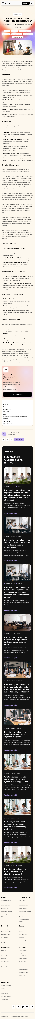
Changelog (21, 937)
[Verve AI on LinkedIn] (32, 1007)
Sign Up (18, 439)
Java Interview (22, 964)
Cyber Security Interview (25, 911)
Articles (3, 988)
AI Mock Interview (5, 903)
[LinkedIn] (11, 439)
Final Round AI (4, 953)
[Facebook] (3, 439)
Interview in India (23, 978)
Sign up (25, 3)
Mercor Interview (23, 908)
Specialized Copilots (6, 911)
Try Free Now (16, 394)
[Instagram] (7, 439)
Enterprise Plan (5, 908)
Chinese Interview (23, 972)
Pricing (3, 916)
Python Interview (23, 958)
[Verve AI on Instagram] (23, 1007)
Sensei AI (3, 958)
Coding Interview (23, 900)
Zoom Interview (23, 950)
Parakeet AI (4, 966)
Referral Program (23, 934)
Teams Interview (23, 955)
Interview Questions (6, 996)
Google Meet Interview (24, 953)
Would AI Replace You (6, 929)
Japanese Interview (24, 966)
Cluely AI (3, 950)
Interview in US (22, 975)
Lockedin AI (4, 964)
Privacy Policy (22, 940)
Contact (21, 931)
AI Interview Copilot (6, 900)
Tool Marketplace (5, 942)
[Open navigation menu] (31, 3)
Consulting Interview (24, 914)
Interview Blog (4, 993)
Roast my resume (5, 934)
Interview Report (5, 905)
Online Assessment (23, 903)
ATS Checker (4, 937)
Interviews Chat (5, 961)
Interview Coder (5, 955)
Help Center (4, 1002)
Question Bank (5, 991)
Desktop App (4, 914)
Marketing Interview (24, 916)
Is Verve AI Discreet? (6, 985)
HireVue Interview (23, 905)
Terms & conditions (15, 1016)
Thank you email (5, 940)
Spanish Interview (23, 969)
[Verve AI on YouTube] (27, 1007)
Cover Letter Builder (6, 931)
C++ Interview (22, 961)
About (20, 929)
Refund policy (4, 1016)
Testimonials (4, 999)
